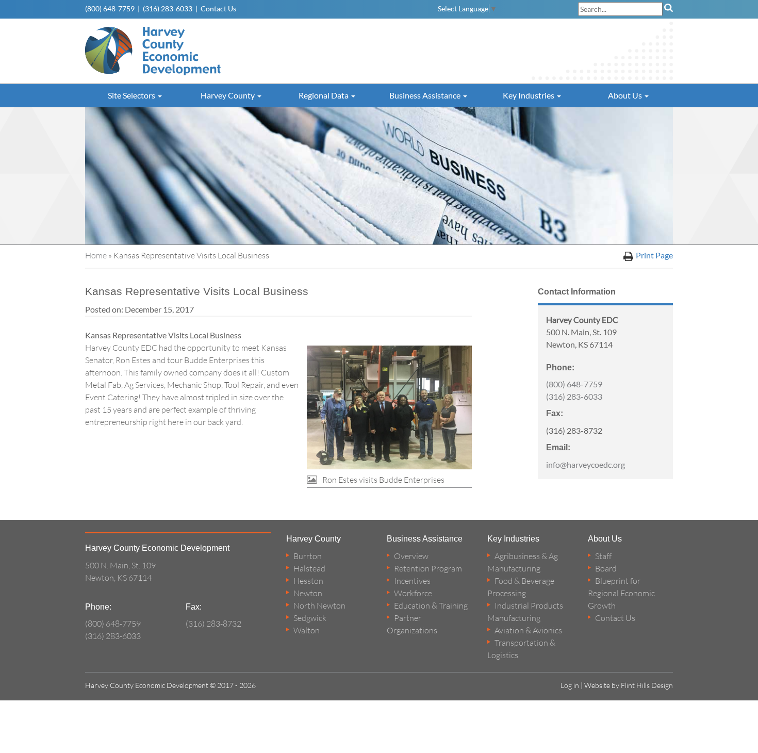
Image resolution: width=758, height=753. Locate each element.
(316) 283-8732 (213, 623)
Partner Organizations (412, 624)
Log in (570, 685)
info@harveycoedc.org (585, 464)
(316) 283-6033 (167, 8)
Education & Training (431, 605)
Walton (306, 630)
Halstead (309, 568)
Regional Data (324, 95)
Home (96, 255)
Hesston (308, 581)
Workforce (413, 593)
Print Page (654, 255)
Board (606, 568)
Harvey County (228, 95)
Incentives (412, 581)
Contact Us (218, 8)
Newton (307, 593)
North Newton (319, 605)
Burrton (307, 556)
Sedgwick (309, 618)
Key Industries (529, 95)
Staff (603, 556)
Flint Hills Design (647, 685)
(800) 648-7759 (110, 8)
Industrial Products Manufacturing (525, 611)
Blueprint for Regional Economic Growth (621, 593)
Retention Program (428, 568)
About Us (626, 95)
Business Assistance (425, 95)
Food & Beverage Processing (520, 587)
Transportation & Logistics (521, 648)
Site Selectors (132, 95)
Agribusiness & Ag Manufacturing (522, 562)
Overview (411, 556)
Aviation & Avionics (528, 630)
